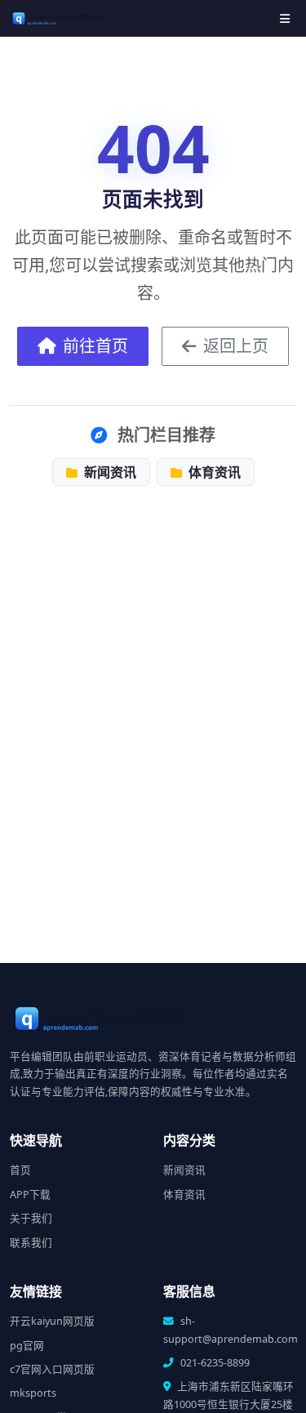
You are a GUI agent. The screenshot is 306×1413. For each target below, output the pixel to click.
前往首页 (95, 346)
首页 (20, 1170)
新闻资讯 (108, 472)
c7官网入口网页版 (52, 1369)
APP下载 (30, 1194)
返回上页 (235, 346)
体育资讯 (213, 472)
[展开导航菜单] (284, 18)
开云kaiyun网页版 (52, 1321)
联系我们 (31, 1243)
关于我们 (31, 1218)
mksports (33, 1393)
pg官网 (27, 1346)
